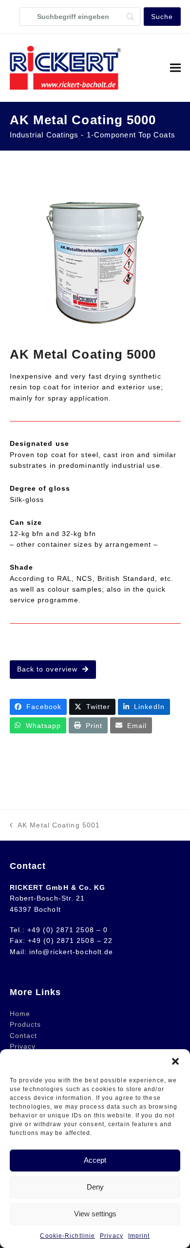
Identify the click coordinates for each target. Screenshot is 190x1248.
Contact (24, 1035)
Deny (95, 1187)
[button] (175, 1061)
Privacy (111, 1235)
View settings (95, 1214)
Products (25, 1024)
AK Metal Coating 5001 (55, 825)
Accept (95, 1160)
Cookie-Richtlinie (67, 1235)
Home (20, 1014)
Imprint (139, 1235)
